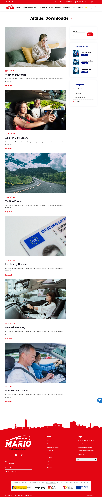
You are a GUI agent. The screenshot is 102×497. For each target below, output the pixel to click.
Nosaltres (18, 8)
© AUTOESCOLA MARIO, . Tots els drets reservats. (19, 495)
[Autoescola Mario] (10, 8)
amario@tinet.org (91, 2)
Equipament (43, 8)
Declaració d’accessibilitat (85, 447)
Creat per (88, 495)
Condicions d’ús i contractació (86, 450)
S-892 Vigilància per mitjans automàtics (87, 61)
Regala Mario (67, 8)
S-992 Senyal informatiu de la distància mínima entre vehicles (87, 69)
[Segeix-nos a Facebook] (16, 455)
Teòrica (77, 101)
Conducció (78, 89)
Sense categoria (80, 97)
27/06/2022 (11, 71)
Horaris (51, 8)
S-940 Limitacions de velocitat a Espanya (87, 52)
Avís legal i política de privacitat (86, 440)
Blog (74, 8)
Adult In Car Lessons (17, 138)
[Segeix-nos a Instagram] (22, 455)
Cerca (75, 31)
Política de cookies (83, 444)
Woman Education (16, 74)
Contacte (80, 8)
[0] (94, 8)
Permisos (58, 8)
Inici (48, 440)
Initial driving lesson (16, 390)
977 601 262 (10, 2)
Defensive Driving (15, 327)
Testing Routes (13, 201)
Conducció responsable (30, 8)
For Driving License (16, 264)
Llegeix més (8, 85)
